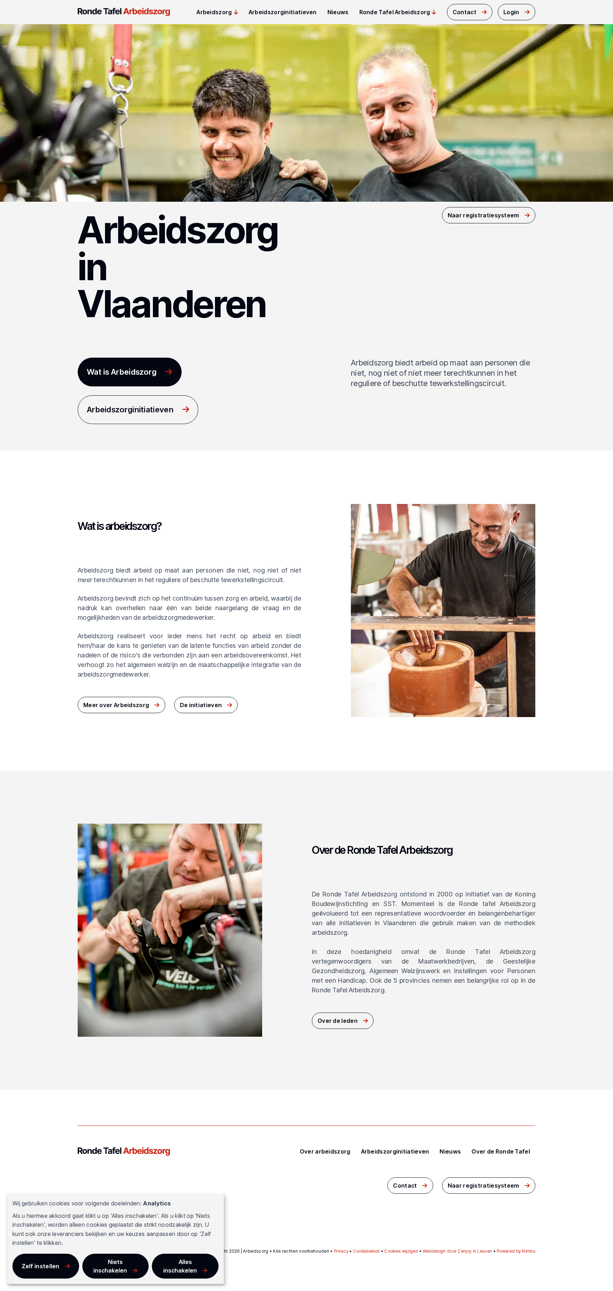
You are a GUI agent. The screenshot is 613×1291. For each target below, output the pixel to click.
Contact (464, 12)
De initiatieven (201, 705)
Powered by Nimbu (516, 1251)
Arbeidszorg (214, 12)
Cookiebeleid (366, 1251)
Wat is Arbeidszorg (121, 371)
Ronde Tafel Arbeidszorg (394, 12)
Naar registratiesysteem (483, 215)
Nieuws (338, 12)
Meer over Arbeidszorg (116, 705)
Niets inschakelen (110, 1266)
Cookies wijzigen (401, 1251)
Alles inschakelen (180, 1266)
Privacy (341, 1251)
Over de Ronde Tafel (500, 1151)
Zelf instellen (41, 1266)
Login (511, 12)
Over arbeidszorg (325, 1151)
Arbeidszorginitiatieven (283, 12)
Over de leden (337, 1020)
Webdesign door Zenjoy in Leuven (457, 1251)
